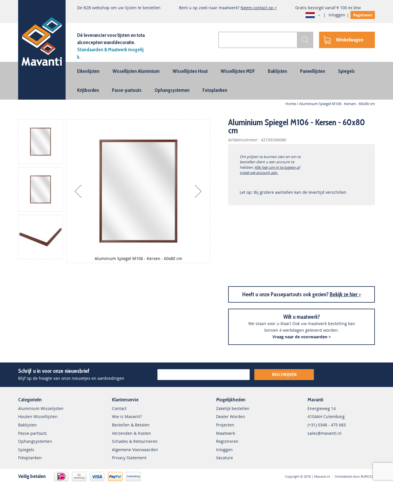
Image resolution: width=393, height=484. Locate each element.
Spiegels (26, 449)
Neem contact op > (259, 7)
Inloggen (337, 15)
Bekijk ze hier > (345, 294)
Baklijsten (27, 425)
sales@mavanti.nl (325, 433)
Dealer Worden (230, 416)
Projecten (225, 425)
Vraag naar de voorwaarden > (301, 336)
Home (290, 103)
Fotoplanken (30, 457)
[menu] (196, 81)
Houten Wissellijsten (38, 416)
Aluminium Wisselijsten (41, 408)
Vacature (224, 457)
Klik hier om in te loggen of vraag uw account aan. (270, 170)
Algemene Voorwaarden (135, 449)
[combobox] (265, 40)
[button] (314, 15)
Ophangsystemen (35, 441)
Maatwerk (225, 433)
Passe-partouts (32, 433)
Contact (119, 408)
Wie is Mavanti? (127, 416)
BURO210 (368, 476)
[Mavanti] (42, 40)
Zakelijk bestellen (232, 408)
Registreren (362, 15)
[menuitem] (88, 71)
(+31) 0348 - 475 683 (327, 425)
